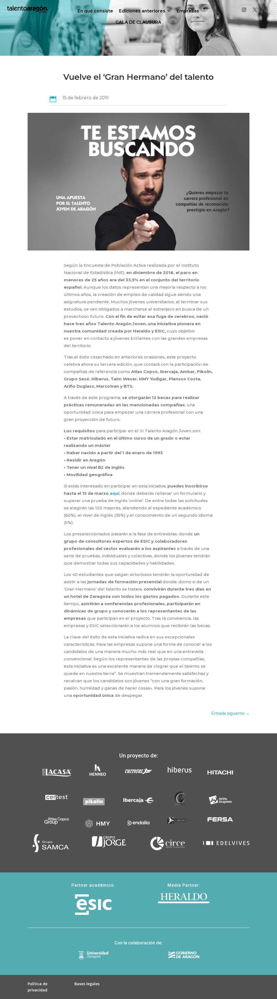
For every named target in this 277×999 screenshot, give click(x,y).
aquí (114, 493)
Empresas (188, 11)
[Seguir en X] (254, 9)
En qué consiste (95, 11)
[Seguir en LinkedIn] (265, 9)
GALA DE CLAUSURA (138, 22)
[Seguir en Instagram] (244, 9)
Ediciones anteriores (142, 11)
